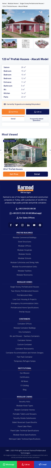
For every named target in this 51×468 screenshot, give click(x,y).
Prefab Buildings (24, 232)
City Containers (25, 331)
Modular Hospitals (24, 250)
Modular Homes (24, 282)
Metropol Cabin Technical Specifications (24, 438)
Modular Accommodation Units (24, 266)
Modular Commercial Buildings (24, 237)
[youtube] (34, 225)
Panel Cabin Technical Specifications (24, 430)
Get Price (14, 174)
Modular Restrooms (25, 274)
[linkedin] (28, 225)
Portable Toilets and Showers (25, 413)
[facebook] (10, 225)
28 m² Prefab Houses (13, 169)
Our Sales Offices (27, 217)
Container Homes (25, 340)
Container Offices (25, 323)
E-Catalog (25, 385)
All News (24, 381)
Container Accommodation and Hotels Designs (24, 352)
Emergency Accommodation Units (24, 303)
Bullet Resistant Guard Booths (24, 422)
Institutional (24, 368)
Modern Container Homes (24, 409)
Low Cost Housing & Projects (25, 299)
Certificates (24, 377)
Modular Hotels (25, 254)
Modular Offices (24, 245)
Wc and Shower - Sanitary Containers (24, 336)
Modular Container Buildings (25, 327)
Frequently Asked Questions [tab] (36, 119)
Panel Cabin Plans (25, 426)
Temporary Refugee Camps (25, 361)
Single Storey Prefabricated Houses (24, 286)
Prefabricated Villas (24, 295)
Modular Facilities (25, 270)
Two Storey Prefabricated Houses (24, 290)
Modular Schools (24, 258)
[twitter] (16, 225)
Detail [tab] (13, 118)
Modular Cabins (24, 396)
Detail (37, 174)
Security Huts (24, 401)
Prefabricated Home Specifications (25, 307)
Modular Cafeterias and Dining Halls (24, 262)
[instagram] (22, 225)
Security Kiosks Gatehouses (24, 418)
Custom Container (24, 344)
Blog (24, 389)
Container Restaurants (25, 348)
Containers (24, 318)
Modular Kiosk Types (24, 405)
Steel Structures (24, 241)
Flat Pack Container (24, 356)
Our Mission (24, 373)
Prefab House (24, 311)
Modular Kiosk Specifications (24, 434)
